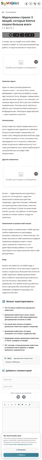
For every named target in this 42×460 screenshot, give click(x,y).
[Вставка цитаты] (26, 404)
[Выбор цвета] (22, 404)
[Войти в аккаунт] (26, 3)
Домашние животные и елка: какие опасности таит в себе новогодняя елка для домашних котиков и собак (21, 317)
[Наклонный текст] (8, 404)
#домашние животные (23, 358)
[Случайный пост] (35, 3)
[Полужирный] (5, 404)
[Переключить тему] (39, 3)
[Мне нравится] (27, 35)
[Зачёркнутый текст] (15, 404)
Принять (22, 455)
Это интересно (11, 12)
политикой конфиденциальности (20, 444)
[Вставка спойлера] (29, 404)
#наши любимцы (13, 362)
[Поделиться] (10, 35)
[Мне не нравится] (32, 35)
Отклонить (22, 450)
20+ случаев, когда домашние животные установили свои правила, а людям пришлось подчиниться (21, 347)
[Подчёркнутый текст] (12, 404)
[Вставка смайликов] (19, 404)
